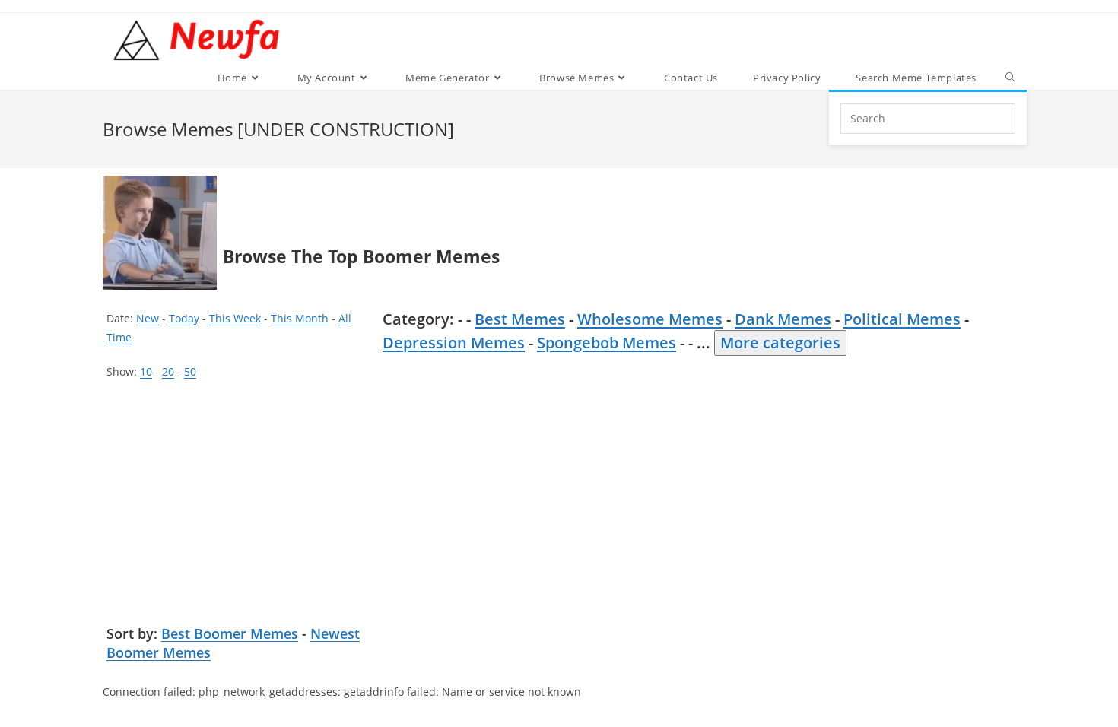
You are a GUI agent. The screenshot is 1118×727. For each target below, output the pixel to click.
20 (168, 371)
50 (190, 371)
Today (184, 318)
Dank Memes (783, 319)
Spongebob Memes (606, 342)
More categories (780, 342)
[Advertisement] (239, 502)
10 (146, 371)
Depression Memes (454, 342)
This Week (235, 318)
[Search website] (1010, 77)
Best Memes (520, 319)
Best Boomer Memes (229, 633)
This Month (300, 318)
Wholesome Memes (650, 319)
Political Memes (902, 319)
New (147, 318)
